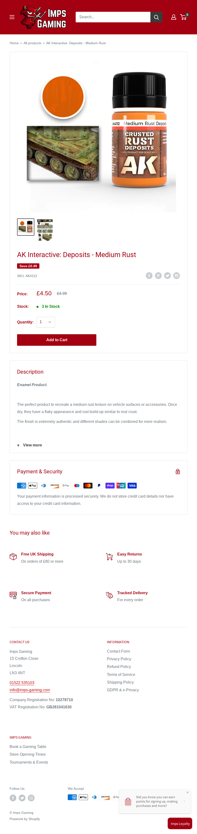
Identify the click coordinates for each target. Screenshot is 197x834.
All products (32, 43)
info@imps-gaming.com (30, 690)
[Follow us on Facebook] (13, 797)
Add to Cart (56, 340)
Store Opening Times (28, 754)
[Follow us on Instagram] (31, 797)
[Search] (156, 17)
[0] (183, 17)
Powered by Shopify (25, 819)
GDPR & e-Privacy (123, 690)
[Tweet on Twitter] (167, 275)
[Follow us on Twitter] (22, 797)
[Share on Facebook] (149, 275)
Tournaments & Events (29, 762)
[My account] (173, 17)
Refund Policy (119, 667)
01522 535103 (22, 683)
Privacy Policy (119, 659)
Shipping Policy (120, 682)
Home (14, 43)
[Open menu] (12, 17)
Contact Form (118, 651)
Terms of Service (121, 675)
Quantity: (25, 322)
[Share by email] (176, 275)
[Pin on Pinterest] (158, 275)
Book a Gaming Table (28, 747)
